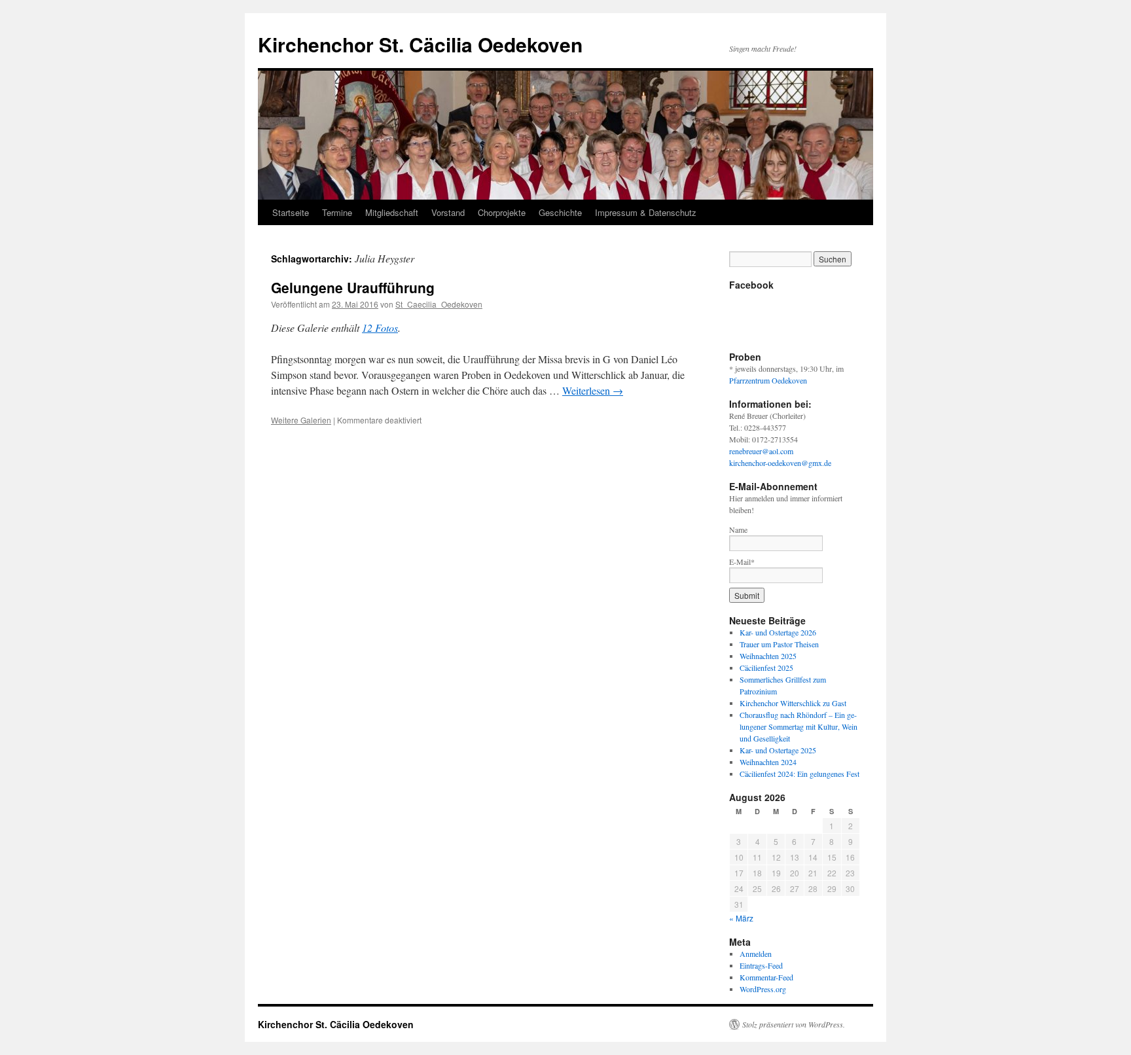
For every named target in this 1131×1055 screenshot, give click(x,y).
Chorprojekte (502, 212)
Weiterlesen (592, 390)
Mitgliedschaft (391, 212)
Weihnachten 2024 (768, 762)
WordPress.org (763, 989)
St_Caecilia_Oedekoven (438, 304)
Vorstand (448, 212)
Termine (337, 212)
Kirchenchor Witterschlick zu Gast (793, 703)
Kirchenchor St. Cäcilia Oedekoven (420, 44)
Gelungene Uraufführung (353, 287)
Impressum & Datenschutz (645, 212)
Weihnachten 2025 (768, 656)
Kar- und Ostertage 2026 (778, 632)
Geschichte (560, 212)
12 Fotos (380, 327)
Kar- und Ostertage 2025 (778, 750)
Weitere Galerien (301, 419)
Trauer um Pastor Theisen (779, 644)
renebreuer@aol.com (761, 451)
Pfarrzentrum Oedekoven (768, 380)
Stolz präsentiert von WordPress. (793, 1024)
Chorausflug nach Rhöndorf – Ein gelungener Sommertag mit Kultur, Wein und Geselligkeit (798, 726)
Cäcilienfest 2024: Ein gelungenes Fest (799, 773)
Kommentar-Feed (766, 977)
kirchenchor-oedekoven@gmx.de (780, 462)
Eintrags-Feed (761, 965)
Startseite (290, 212)
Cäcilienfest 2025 (766, 667)
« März (741, 917)
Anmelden (756, 953)
